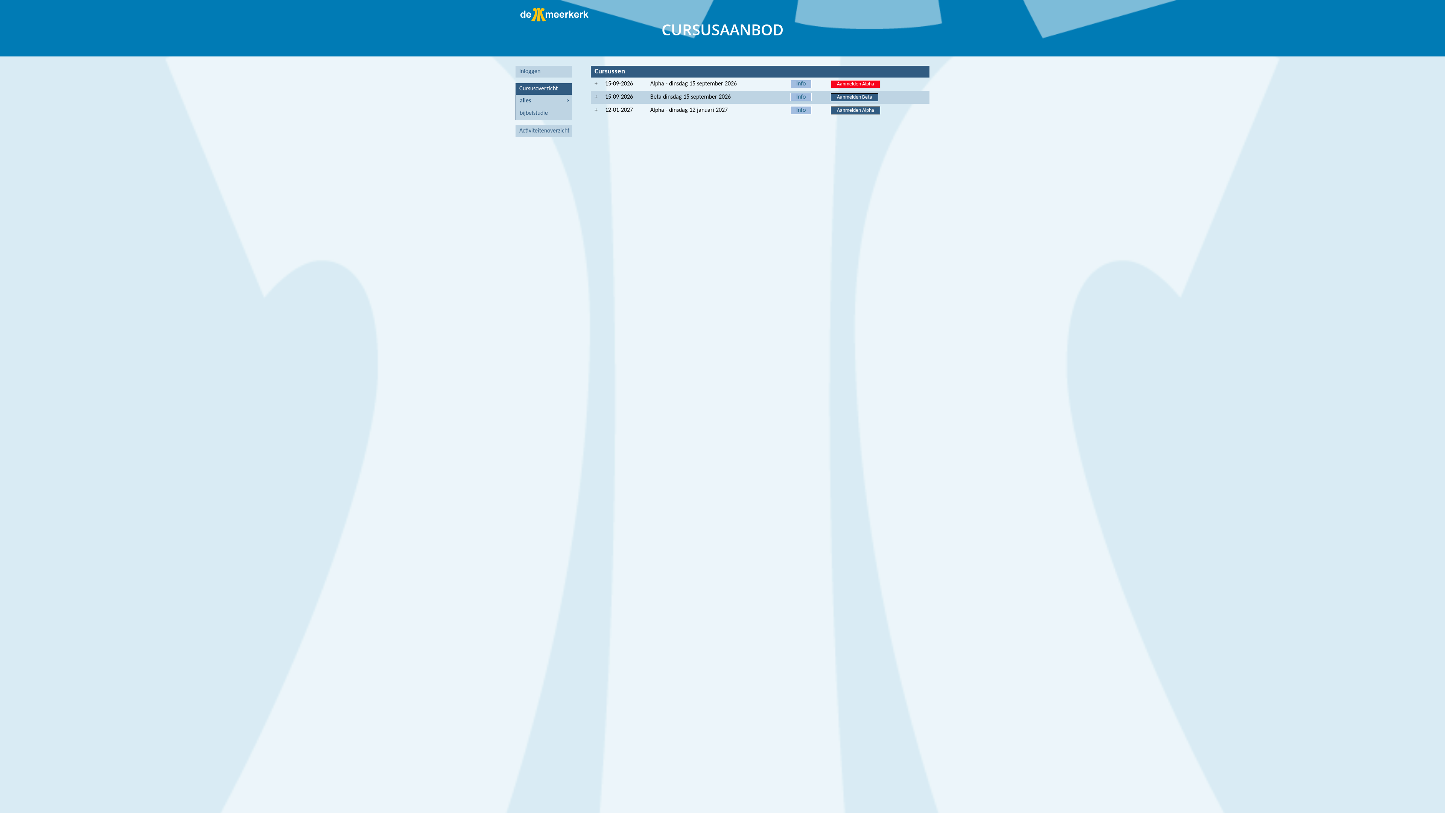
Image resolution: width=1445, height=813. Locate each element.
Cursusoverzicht (538, 89)
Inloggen (529, 72)
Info (801, 84)
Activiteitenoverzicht (544, 131)
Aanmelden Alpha (855, 84)
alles (525, 101)
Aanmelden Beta (854, 97)
